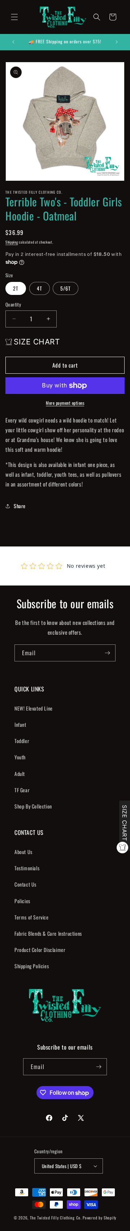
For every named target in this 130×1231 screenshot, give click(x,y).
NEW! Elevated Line (33, 708)
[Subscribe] (107, 652)
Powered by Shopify (99, 1218)
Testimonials (26, 868)
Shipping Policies (31, 966)
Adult (19, 773)
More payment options (65, 403)
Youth (20, 757)
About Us (23, 851)
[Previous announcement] (13, 42)
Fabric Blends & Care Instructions (48, 933)
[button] (14, 17)
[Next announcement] (117, 42)
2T (15, 288)
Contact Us (25, 884)
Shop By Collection (33, 806)
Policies (22, 901)
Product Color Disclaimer (39, 949)
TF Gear (22, 790)
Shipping (11, 242)
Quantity (13, 304)
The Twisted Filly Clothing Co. (56, 1218)
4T (39, 288)
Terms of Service (31, 917)
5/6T (65, 288)
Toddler (21, 741)
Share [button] (20, 506)
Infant (20, 724)
